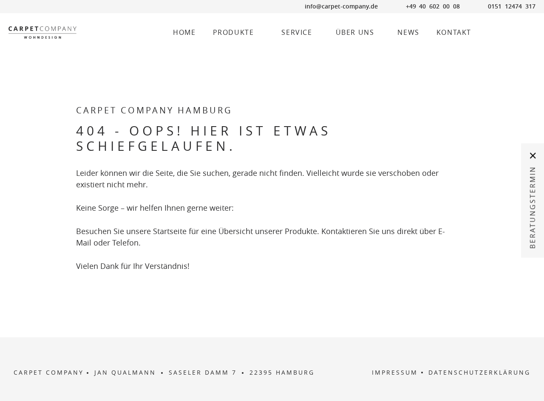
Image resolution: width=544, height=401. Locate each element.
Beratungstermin (532, 207)
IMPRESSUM (395, 372)
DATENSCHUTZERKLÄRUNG (479, 372)
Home (184, 32)
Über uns (355, 32)
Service (296, 32)
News (408, 32)
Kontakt (453, 32)
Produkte (233, 32)
